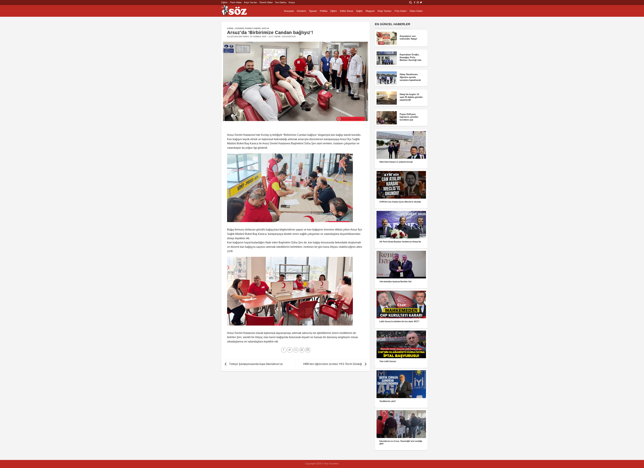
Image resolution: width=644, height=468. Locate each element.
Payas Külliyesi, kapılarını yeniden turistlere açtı (409, 117)
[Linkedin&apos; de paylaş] (308, 350)
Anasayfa (289, 11)
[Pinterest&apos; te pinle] (302, 350)
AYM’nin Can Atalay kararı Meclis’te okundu (400, 202)
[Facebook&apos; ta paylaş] (283, 350)
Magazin (370, 11)
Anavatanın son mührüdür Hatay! (408, 37)
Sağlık (359, 11)
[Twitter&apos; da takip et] (421, 2)
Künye (292, 2)
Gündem (301, 11)
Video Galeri (416, 11)
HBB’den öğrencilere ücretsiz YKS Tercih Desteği (333, 364)
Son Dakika (280, 2)
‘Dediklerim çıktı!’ (387, 401)
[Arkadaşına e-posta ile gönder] (296, 350)
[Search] (410, 2)
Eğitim (224, 2)
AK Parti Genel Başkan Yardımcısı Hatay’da (400, 242)
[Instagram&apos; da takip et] (418, 2)
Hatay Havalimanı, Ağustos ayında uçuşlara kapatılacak (410, 77)
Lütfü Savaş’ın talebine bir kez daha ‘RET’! (399, 321)
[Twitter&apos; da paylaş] (289, 350)
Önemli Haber (266, 2)
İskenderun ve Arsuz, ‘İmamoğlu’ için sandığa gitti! (400, 442)
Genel (230, 28)
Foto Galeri (401, 11)
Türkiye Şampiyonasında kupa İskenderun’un (255, 364)
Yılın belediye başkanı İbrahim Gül (395, 282)
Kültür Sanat (346, 11)
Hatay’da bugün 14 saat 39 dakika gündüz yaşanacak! (411, 97)
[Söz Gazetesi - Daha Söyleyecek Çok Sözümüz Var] (238, 11)
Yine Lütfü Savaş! (387, 361)
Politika (323, 11)
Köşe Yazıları (250, 2)
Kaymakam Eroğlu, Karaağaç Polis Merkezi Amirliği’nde (410, 57)
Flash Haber (236, 2)
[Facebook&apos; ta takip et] (415, 2)
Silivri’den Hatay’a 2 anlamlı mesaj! (396, 162)
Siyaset (313, 11)
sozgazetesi (289, 37)
